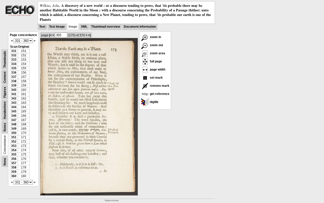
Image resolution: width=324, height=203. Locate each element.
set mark (156, 77)
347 (13, 120)
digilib (153, 102)
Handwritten (5, 110)
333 (13, 59)
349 (13, 128)
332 (13, 55)
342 (13, 98)
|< (50, 35)
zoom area (157, 53)
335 (13, 68)
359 (13, 172)
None (5, 161)
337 (13, 77)
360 (13, 176)
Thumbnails (5, 59)
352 (13, 141)
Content (5, 77)
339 (13, 85)
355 (13, 154)
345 (13, 111)
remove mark (159, 86)
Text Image (57, 26)
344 (13, 107)
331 (13, 51)
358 (13, 167)
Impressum (112, 200)
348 (13, 124)
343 (13, 103)
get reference (159, 94)
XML (84, 26)
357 (13, 163)
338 (13, 81)
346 (13, 115)
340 (13, 90)
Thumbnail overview (105, 26)
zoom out (156, 45)
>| (89, 35)
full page (155, 61)
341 (13, 94)
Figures (5, 92)
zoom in (155, 37)
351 (13, 137)
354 (13, 150)
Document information (140, 26)
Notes (5, 127)
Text (42, 26)
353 (13, 146)
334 (13, 64)
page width (157, 69)
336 (13, 72)
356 (13, 159)
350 (13, 133)
